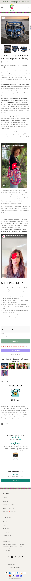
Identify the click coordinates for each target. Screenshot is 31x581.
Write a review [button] (15, 480)
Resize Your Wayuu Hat (8, 508)
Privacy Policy (6, 532)
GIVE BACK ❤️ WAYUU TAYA (9, 511)
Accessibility (6, 525)
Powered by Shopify (18, 578)
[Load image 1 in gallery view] (7, 49)
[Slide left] (1, 49)
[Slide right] (29, 49)
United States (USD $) (15, 567)
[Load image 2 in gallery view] (15, 49)
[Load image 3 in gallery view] (23, 49)
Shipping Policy (7, 535)
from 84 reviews (14, 439)
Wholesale (5, 521)
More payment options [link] (15, 354)
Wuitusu (13, 578)
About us (5, 497)
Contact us (5, 501)
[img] (15, 437)
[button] (2, 7)
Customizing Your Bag (8, 504)
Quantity (3, 333)
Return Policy (6, 528)
